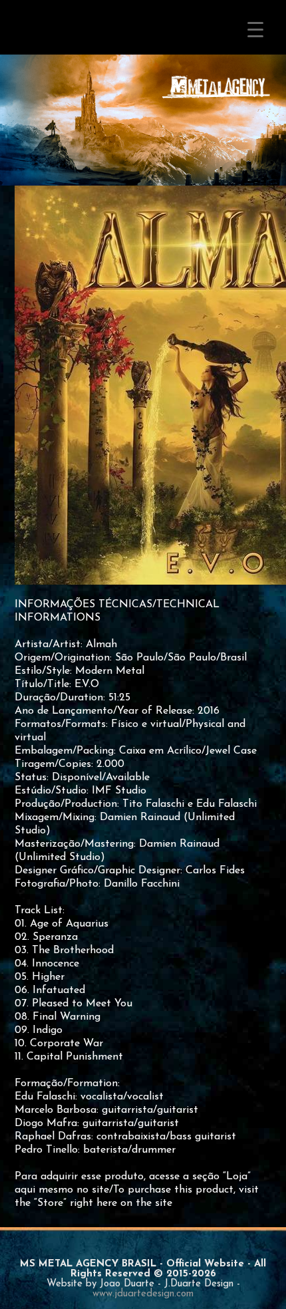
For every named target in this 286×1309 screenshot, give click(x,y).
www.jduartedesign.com (143, 1294)
